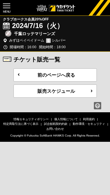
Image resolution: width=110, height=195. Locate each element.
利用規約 (89, 119)
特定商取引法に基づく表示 (20, 123)
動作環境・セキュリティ (89, 123)
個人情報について (66, 119)
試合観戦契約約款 (55, 123)
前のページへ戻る (56, 75)
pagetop (97, 105)
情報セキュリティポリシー (31, 119)
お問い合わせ (55, 128)
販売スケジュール (56, 91)
